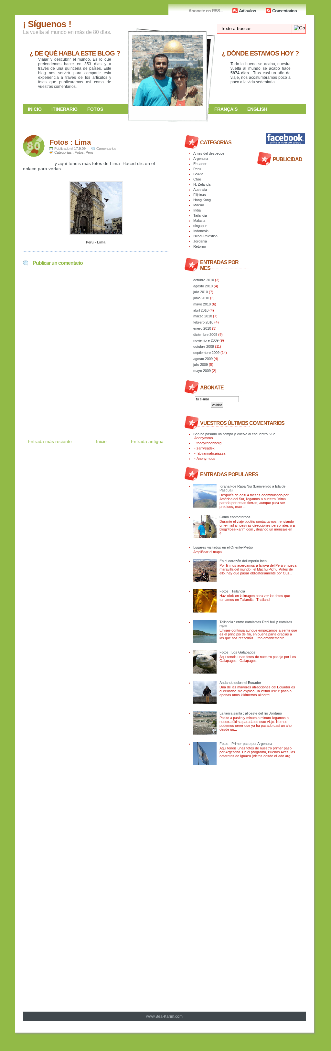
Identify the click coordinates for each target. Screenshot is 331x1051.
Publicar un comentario (58, 263)
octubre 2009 (203, 346)
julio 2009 (200, 364)
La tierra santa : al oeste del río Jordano (250, 713)
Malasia (199, 220)
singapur (200, 226)
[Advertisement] (98, 407)
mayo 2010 (202, 304)
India (197, 210)
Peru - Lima (95, 242)
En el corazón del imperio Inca (243, 561)
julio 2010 (200, 292)
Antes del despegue (208, 153)
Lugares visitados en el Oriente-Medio (223, 547)
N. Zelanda (201, 184)
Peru (89, 152)
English (257, 109)
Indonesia (200, 231)
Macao (198, 205)
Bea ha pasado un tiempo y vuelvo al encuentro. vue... (235, 434)
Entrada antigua (147, 441)
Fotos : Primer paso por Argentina (245, 744)
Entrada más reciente (50, 441)
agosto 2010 (203, 286)
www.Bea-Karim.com (164, 1016)
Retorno (199, 246)
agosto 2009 (203, 359)
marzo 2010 (202, 316)
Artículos (247, 10)
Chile (197, 179)
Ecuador (200, 164)
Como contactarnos (235, 517)
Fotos (95, 109)
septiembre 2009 (206, 353)
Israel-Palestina (205, 236)
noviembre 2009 (206, 340)
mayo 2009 (202, 371)
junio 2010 (201, 298)
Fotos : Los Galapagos (237, 652)
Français (226, 109)
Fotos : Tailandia (232, 591)
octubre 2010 (203, 280)
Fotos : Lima (70, 142)
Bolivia (198, 174)
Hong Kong (202, 200)
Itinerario (64, 109)
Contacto (227, 118)
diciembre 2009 (205, 334)
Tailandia (200, 215)
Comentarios (284, 10)
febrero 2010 (203, 322)
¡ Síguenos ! (47, 24)
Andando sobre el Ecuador (240, 683)
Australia (200, 189)
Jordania (200, 241)
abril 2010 (200, 310)
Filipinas (199, 195)
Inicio (35, 109)
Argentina (200, 158)
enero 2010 (202, 328)
